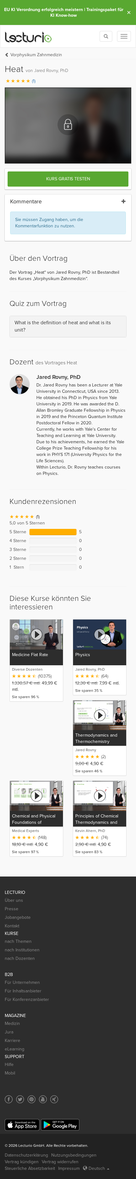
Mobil (10, 1073)
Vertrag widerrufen (60, 1161)
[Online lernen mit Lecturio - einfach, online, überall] (28, 36)
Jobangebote (18, 917)
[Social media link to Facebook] (9, 1099)
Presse (11, 909)
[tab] (68, 326)
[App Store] (22, 1125)
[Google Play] (60, 1125)
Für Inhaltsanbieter (23, 991)
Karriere (12, 1040)
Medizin (12, 1023)
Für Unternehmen (22, 982)
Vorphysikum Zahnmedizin (36, 54)
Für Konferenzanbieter (27, 999)
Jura (9, 1032)
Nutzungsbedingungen (73, 1155)
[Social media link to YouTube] (43, 1099)
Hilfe (9, 1064)
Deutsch (96, 1168)
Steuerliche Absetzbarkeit (30, 1168)
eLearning (14, 1049)
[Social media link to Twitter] (20, 1099)
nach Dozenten (20, 958)
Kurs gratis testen (68, 179)
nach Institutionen (22, 950)
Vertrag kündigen (22, 1161)
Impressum (69, 1168)
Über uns (14, 900)
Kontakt (12, 926)
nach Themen (18, 941)
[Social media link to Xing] (54, 1099)
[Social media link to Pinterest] (31, 1099)
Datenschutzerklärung (26, 1155)
